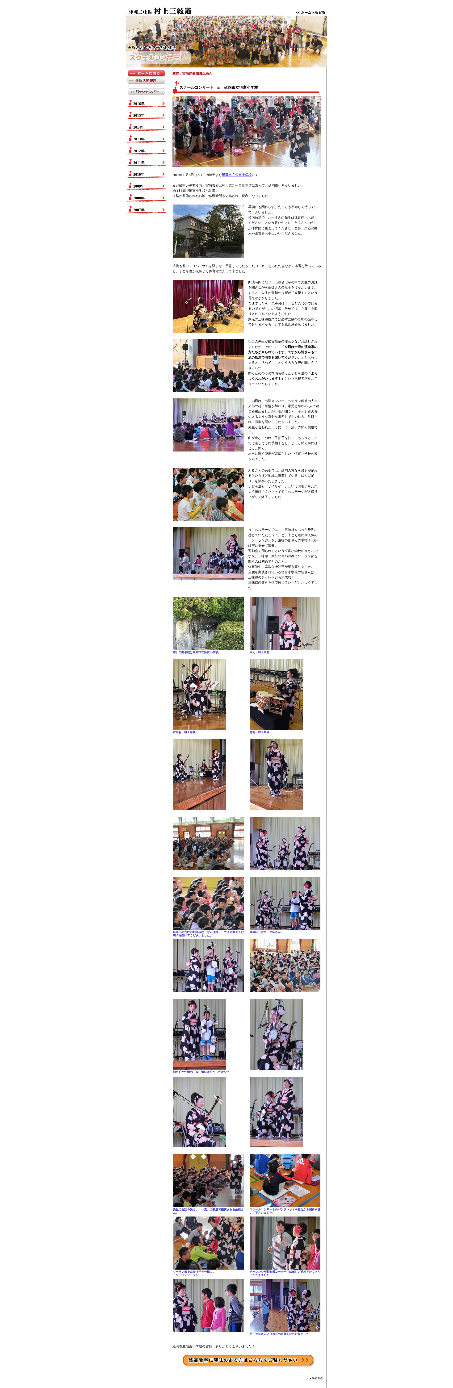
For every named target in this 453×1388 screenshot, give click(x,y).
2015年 (139, 115)
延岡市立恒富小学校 (237, 175)
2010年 (139, 174)
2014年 (139, 127)
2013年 (139, 139)
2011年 (139, 163)
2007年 (139, 210)
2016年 (139, 104)
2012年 (139, 151)
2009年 (139, 186)
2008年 (139, 198)
